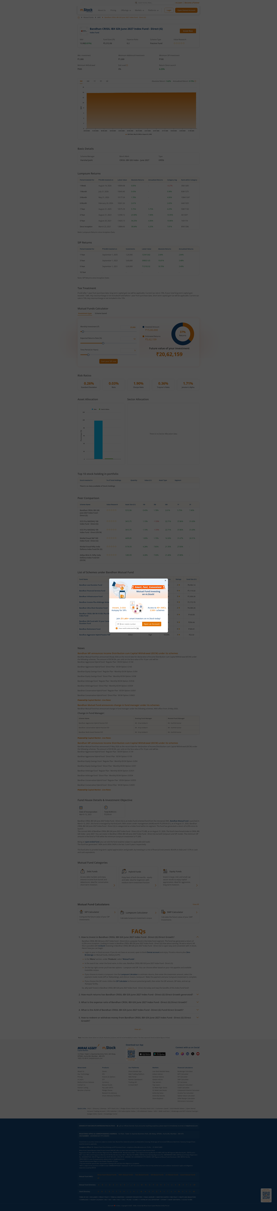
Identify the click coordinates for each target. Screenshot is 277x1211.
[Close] (165, 580)
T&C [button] (137, 628)
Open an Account (152, 624)
